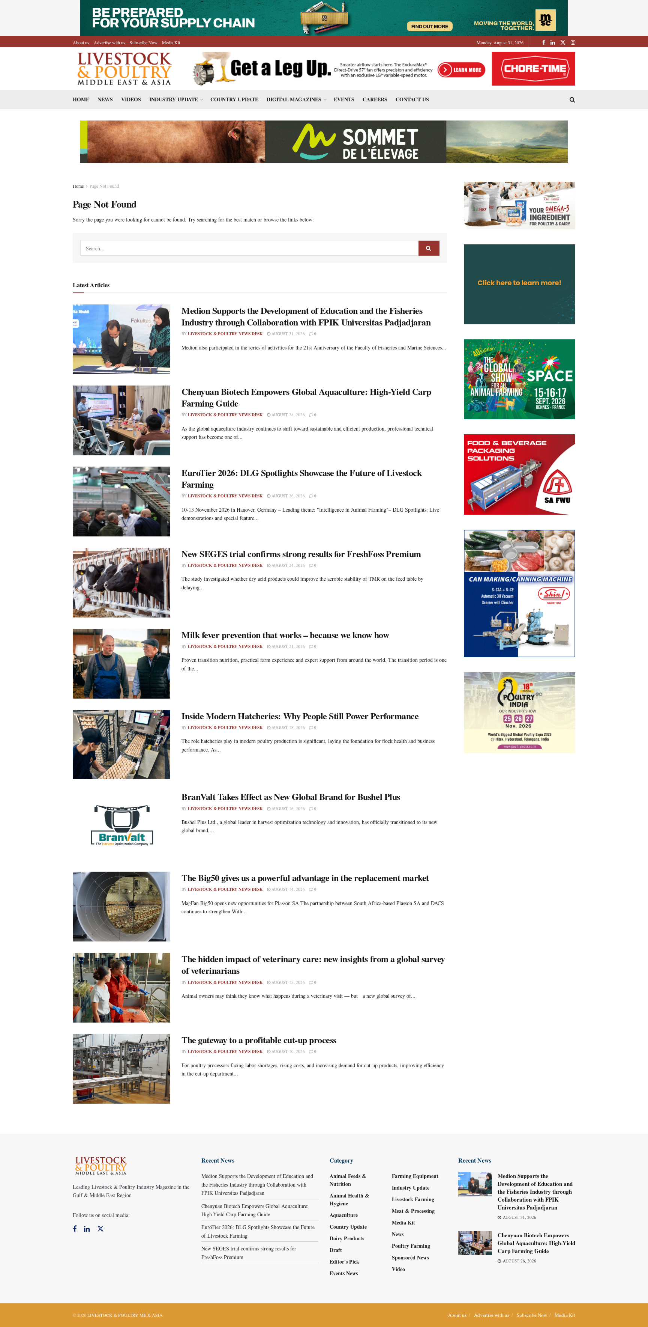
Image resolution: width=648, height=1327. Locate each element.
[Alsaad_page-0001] (520, 711)
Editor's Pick (344, 1261)
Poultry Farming (411, 1246)
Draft (336, 1250)
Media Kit (171, 42)
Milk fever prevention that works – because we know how (285, 634)
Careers (375, 99)
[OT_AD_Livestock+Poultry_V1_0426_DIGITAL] (520, 204)
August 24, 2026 (287, 565)
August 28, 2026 (287, 414)
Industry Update (173, 99)
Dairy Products (347, 1238)
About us (81, 42)
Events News (344, 1273)
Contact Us (412, 99)
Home (81, 99)
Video (398, 1269)
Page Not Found (104, 186)
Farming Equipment (415, 1176)
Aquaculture (344, 1215)
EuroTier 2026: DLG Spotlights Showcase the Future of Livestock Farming (302, 478)
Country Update (234, 99)
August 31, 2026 (287, 333)
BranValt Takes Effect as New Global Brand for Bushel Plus (291, 796)
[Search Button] (429, 248)
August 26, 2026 (287, 496)
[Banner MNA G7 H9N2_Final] (520, 283)
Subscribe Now (144, 42)
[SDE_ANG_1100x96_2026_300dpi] (324, 141)
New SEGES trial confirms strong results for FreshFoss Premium (301, 553)
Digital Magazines (294, 99)
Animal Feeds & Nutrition (348, 1180)
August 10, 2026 (287, 1051)
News (105, 99)
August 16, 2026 (287, 808)
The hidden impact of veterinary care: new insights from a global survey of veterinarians (313, 964)
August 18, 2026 (287, 727)
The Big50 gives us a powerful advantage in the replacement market (305, 877)
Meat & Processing (413, 1211)
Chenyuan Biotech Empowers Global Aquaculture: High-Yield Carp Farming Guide (306, 397)
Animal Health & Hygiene (349, 1199)
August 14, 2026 (287, 889)
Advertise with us (109, 42)
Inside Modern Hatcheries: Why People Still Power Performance (300, 715)
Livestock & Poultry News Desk (225, 334)
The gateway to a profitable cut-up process (259, 1039)
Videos (131, 99)
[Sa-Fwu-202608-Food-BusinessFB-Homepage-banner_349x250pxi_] (520, 473)
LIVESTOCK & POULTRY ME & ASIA (125, 1315)
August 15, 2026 (287, 982)
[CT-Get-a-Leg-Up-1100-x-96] (380, 67)
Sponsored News (410, 1257)
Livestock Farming (413, 1199)
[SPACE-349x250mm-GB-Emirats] (520, 378)
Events (344, 99)
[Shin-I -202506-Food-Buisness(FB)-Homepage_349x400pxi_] (520, 592)
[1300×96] (324, 17)
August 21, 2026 (287, 646)
